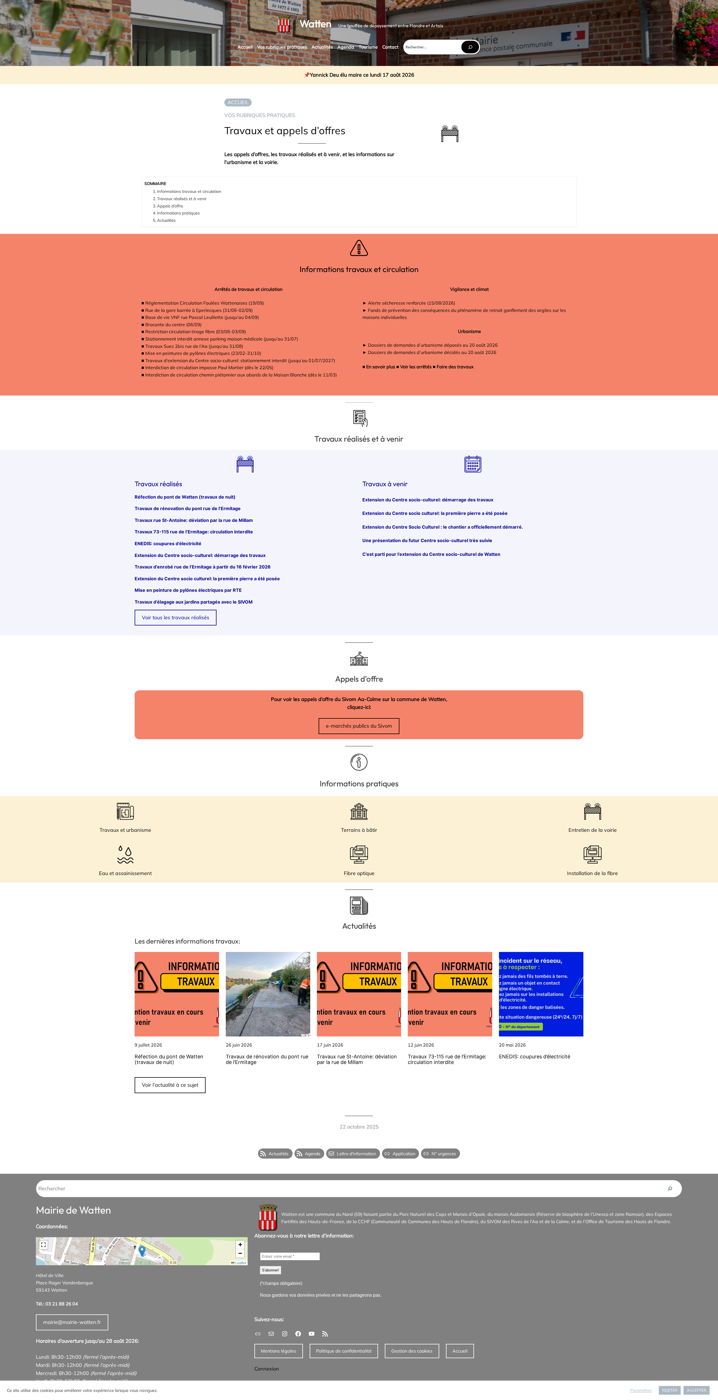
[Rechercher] (470, 47)
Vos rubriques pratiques (259, 115)
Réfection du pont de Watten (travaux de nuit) (185, 497)
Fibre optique (359, 873)
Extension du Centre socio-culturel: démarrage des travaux (200, 555)
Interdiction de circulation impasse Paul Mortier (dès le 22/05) (209, 367)
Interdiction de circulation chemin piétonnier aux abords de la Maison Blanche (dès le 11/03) (241, 375)
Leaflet (240, 1263)
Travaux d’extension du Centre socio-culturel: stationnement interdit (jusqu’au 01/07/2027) (240, 360)
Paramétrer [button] (641, 1390)
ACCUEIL (238, 102)
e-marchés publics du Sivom (359, 726)
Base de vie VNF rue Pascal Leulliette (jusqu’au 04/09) (202, 317)
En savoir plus (380, 366)
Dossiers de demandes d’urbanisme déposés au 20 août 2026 (433, 345)
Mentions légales (278, 1351)
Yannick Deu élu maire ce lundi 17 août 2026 (362, 75)
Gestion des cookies (411, 1351)
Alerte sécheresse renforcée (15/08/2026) (411, 303)
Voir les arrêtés (416, 366)
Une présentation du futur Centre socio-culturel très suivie (427, 540)
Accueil (460, 1351)
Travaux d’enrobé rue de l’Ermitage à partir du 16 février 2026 (203, 567)
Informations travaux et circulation (189, 191)
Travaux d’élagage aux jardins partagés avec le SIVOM (194, 602)
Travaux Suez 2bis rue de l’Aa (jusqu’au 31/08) (194, 346)
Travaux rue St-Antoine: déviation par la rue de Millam (194, 520)
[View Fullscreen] (43, 1245)
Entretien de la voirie (593, 830)
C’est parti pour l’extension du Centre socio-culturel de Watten (431, 554)
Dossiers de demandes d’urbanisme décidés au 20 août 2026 (432, 352)
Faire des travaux (455, 366)
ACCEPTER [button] (696, 1390)
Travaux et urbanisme (125, 830)
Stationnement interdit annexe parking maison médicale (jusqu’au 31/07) (221, 339)
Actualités (166, 220)
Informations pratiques (178, 213)
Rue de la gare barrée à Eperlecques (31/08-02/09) (199, 310)
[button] (142, 1251)
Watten (316, 23)
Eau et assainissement (125, 873)
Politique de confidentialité (344, 1351)
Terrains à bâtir (359, 830)
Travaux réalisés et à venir (181, 198)
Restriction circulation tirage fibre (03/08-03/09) (195, 331)
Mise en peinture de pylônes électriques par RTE (188, 590)
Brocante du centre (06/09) (173, 324)
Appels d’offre (170, 206)
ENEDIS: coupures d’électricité (168, 543)
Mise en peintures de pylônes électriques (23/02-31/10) (203, 353)
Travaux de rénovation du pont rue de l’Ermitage (188, 508)
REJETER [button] (669, 1390)
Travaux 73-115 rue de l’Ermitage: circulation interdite (194, 532)
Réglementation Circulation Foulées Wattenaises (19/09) (204, 303)
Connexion (266, 1368)
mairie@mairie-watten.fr (72, 1322)
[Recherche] (670, 1188)
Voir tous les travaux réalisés (175, 617)
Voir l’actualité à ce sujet (170, 1085)
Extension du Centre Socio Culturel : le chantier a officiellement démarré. (442, 527)
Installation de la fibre (592, 873)
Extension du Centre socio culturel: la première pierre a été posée (208, 578)
